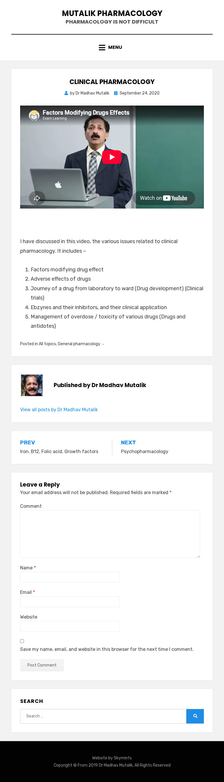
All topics (47, 343)
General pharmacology (79, 343)
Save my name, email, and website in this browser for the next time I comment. (107, 649)
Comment (31, 506)
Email (27, 592)
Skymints (123, 758)
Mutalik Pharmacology (112, 13)
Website (28, 617)
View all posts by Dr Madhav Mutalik (59, 409)
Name (28, 568)
